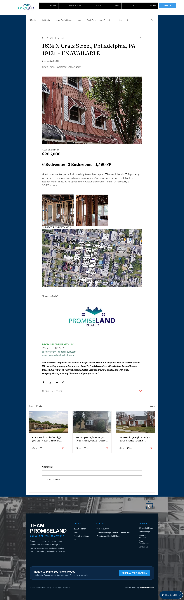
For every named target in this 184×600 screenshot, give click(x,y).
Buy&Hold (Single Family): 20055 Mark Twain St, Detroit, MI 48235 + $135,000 (134, 439)
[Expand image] (58, 210)
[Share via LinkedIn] (56, 382)
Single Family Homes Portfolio (99, 20)
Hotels (119, 20)
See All (152, 406)
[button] (152, 20)
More (129, 20)
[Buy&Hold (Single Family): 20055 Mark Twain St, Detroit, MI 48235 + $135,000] (135, 422)
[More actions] (140, 38)
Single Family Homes (63, 20)
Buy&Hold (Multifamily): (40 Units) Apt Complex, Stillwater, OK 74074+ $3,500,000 (46, 439)
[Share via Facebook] (43, 382)
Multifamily (45, 20)
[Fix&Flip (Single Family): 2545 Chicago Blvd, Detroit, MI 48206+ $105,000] (92, 422)
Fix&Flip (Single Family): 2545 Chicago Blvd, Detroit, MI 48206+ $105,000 (92, 439)
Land (79, 20)
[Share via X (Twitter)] (50, 382)
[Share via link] (63, 382)
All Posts (32, 20)
